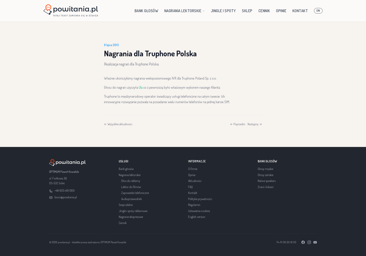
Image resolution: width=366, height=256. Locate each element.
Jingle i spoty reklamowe (133, 211)
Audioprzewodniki (131, 199)
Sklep (247, 10)
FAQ (190, 187)
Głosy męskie (265, 169)
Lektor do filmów (131, 187)
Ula (141, 87)
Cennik (264, 10)
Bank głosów (146, 10)
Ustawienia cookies (199, 211)
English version (196, 217)
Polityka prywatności (200, 199)
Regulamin (194, 205)
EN (318, 10)
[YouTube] (315, 242)
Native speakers (267, 181)
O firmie (192, 169)
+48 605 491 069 (65, 190)
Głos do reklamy (130, 181)
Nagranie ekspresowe (131, 217)
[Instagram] (309, 242)
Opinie (281, 10)
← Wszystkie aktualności (118, 124)
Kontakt (300, 10)
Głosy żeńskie (265, 175)
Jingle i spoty (223, 10)
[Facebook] (303, 242)
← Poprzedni (237, 124)
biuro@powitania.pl (66, 197)
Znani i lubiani (266, 187)
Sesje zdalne (126, 205)
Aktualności (194, 181)
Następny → (255, 124)
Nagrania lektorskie (182, 10)
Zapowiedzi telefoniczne (135, 193)
